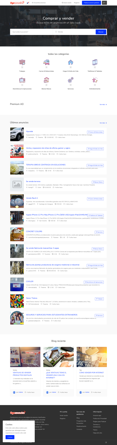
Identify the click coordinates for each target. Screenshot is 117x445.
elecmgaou (31, 221)
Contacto (79, 429)
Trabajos (100, 299)
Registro (76, 3)
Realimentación (81, 426)
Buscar (100, 32)
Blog (78, 418)
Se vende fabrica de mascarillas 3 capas (42, 248)
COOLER (29, 281)
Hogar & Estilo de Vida (96, 149)
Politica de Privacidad (100, 419)
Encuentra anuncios (39, 3)
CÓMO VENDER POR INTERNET (91, 373)
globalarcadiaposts (34, 321)
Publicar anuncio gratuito (91, 3)
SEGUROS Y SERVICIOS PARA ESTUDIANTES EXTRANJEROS (51, 315)
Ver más (102, 105)
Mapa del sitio (97, 433)
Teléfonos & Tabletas (96, 215)
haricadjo (31, 137)
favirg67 (31, 187)
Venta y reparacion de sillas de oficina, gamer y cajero (48, 148)
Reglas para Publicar (99, 422)
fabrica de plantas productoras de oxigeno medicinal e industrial (52, 265)
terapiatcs (31, 171)
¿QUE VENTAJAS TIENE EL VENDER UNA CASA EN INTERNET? (56, 375)
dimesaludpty (32, 287)
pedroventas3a (33, 154)
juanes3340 (32, 271)
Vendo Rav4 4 (32, 198)
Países (95, 430)
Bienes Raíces (98, 182)
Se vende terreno (33, 181)
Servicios (100, 232)
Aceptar (10, 437)
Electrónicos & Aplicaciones (94, 282)
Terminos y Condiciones (97, 426)
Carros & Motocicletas (96, 132)
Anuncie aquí (97, 415)
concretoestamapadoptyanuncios (38, 237)
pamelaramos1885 (34, 254)
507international (33, 304)
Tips (80, 370)
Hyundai (29, 131)
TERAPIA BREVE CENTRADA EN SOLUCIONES (45, 165)
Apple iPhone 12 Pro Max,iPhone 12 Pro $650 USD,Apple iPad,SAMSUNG (57, 215)
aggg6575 (31, 204)
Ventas (15, 370)
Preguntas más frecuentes (81, 422)
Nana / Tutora (31, 298)
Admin (21, 392)
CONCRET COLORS (34, 231)
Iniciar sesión (67, 3)
